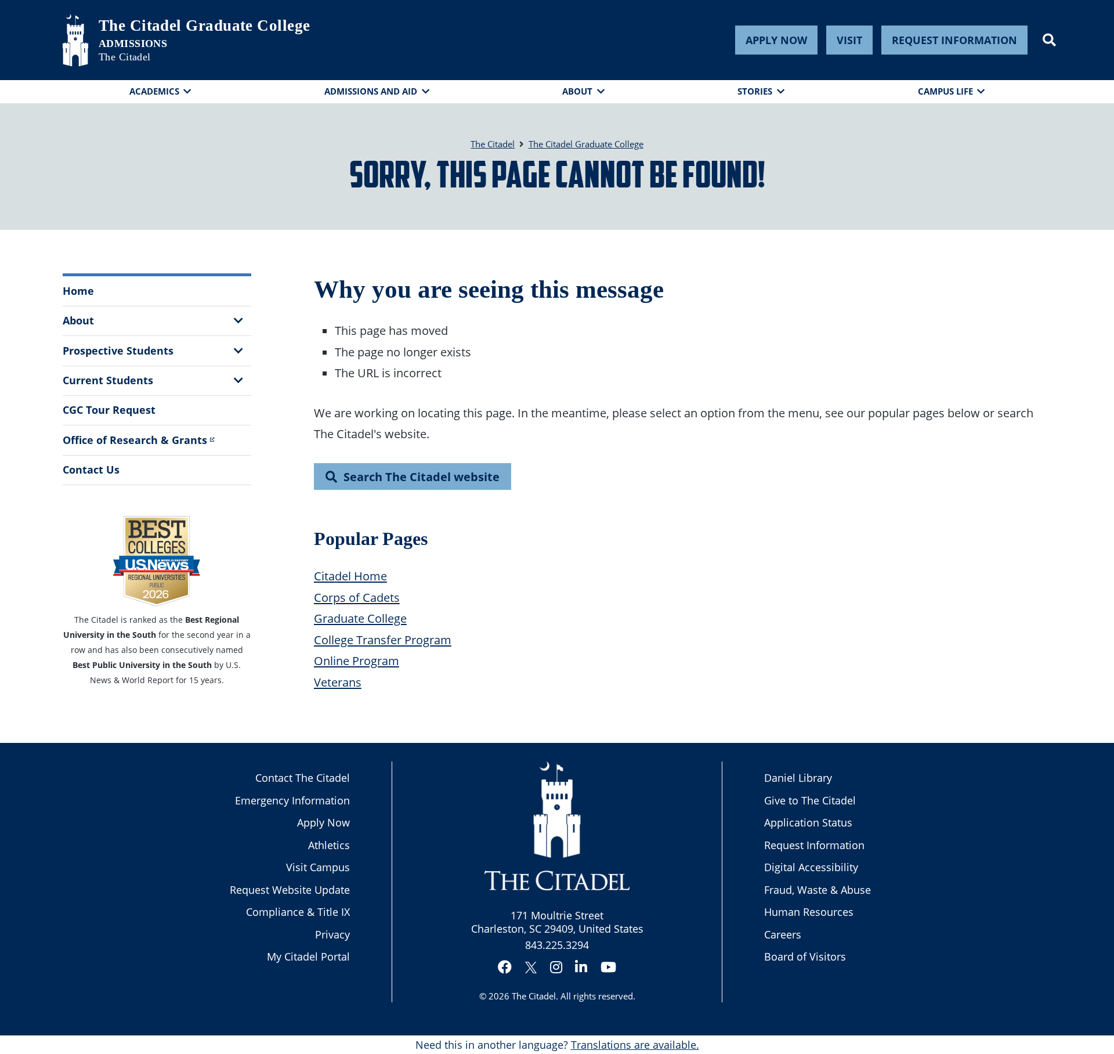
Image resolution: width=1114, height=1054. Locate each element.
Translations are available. (635, 1045)
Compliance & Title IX (298, 912)
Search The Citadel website (421, 476)
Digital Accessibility (811, 867)
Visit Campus (318, 867)
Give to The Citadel (810, 800)
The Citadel (534, 996)
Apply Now (776, 40)
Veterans (337, 682)
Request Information (954, 40)
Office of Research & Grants (135, 440)
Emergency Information (292, 800)
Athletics (329, 845)
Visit (849, 40)
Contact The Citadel (302, 778)
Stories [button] (754, 91)
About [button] (577, 91)
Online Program (356, 660)
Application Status (808, 822)
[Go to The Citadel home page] (75, 40)
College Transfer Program (382, 639)
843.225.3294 (557, 945)
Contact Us (91, 470)
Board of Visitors (805, 956)
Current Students (108, 380)
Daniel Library (798, 778)
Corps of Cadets (357, 597)
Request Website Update (290, 890)
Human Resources (808, 912)
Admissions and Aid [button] (370, 91)
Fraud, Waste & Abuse (817, 890)
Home (78, 291)
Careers (782, 934)
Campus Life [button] (945, 91)
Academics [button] (154, 91)
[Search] (1049, 40)
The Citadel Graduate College (204, 25)
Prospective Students (118, 351)
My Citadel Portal (308, 956)
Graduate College (360, 618)
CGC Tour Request (109, 410)
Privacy (332, 934)
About (78, 320)
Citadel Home (350, 576)
